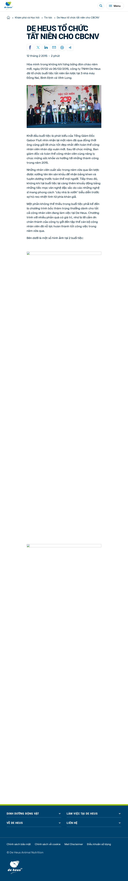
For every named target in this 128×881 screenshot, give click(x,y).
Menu (117, 5)
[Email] (54, 47)
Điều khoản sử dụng (99, 844)
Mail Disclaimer (73, 844)
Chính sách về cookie (47, 844)
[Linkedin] (46, 47)
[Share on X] (38, 47)
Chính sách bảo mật (19, 844)
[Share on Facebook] (30, 47)
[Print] (62, 47)
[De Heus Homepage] (8, 5)
